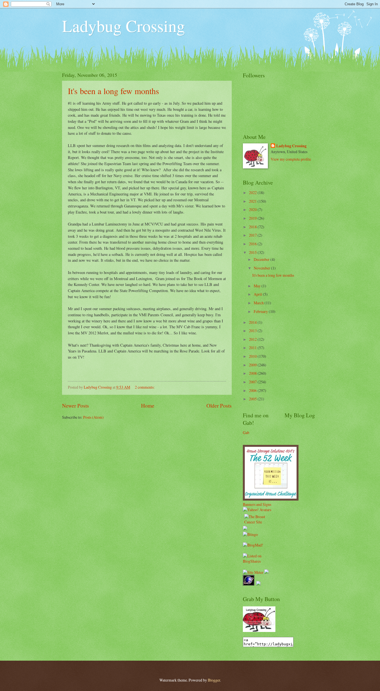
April (258, 294)
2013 (253, 330)
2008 (253, 373)
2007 (253, 381)
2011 (253, 347)
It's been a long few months (113, 90)
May (257, 285)
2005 (253, 398)
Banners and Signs (257, 504)
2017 (253, 235)
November (262, 268)
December (262, 259)
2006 (253, 390)
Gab (246, 432)
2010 (253, 356)
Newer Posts (75, 405)
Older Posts (219, 405)
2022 (253, 192)
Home (147, 405)
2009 (253, 364)
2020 (253, 209)
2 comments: (145, 387)
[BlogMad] (253, 545)
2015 (253, 252)
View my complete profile (291, 159)
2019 (253, 218)
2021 (253, 201)
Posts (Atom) (93, 417)
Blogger (214, 680)
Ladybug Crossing (123, 25)
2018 (253, 226)
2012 (253, 339)
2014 (253, 322)
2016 (253, 243)
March (259, 302)
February (261, 311)
